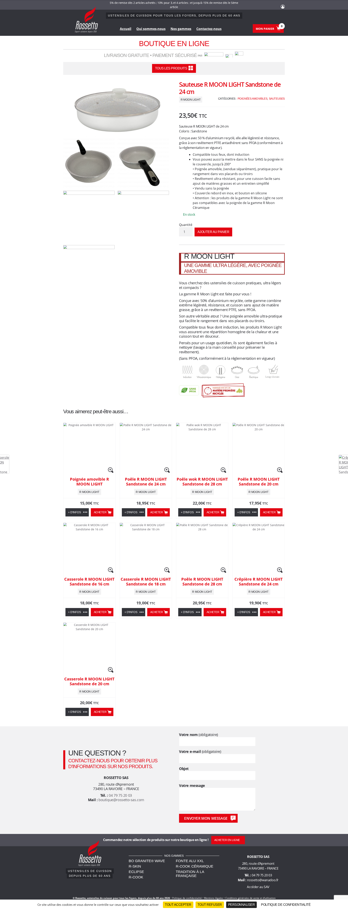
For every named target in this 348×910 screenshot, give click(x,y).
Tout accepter (178, 904)
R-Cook (136, 877)
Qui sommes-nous (151, 29)
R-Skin (135, 866)
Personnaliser (241, 904)
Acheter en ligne (227, 840)
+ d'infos (74, 512)
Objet (184, 768)
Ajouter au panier (213, 232)
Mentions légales (213, 898)
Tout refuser (210, 904)
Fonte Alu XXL (190, 861)
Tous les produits (171, 68)
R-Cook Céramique (194, 866)
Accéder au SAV (258, 887)
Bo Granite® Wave (147, 861)
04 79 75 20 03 (120, 795)
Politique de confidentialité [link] (286, 904)
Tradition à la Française (190, 874)
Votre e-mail (200, 751)
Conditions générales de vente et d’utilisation (250, 898)
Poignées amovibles (252, 98)
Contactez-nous (209, 29)
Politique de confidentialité (187, 898)
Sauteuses (277, 98)
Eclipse (136, 872)
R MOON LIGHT (191, 99)
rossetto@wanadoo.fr (263, 880)
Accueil (125, 29)
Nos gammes (181, 29)
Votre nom (198, 734)
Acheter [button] (100, 512)
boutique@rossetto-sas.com (121, 799)
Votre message (192, 785)
